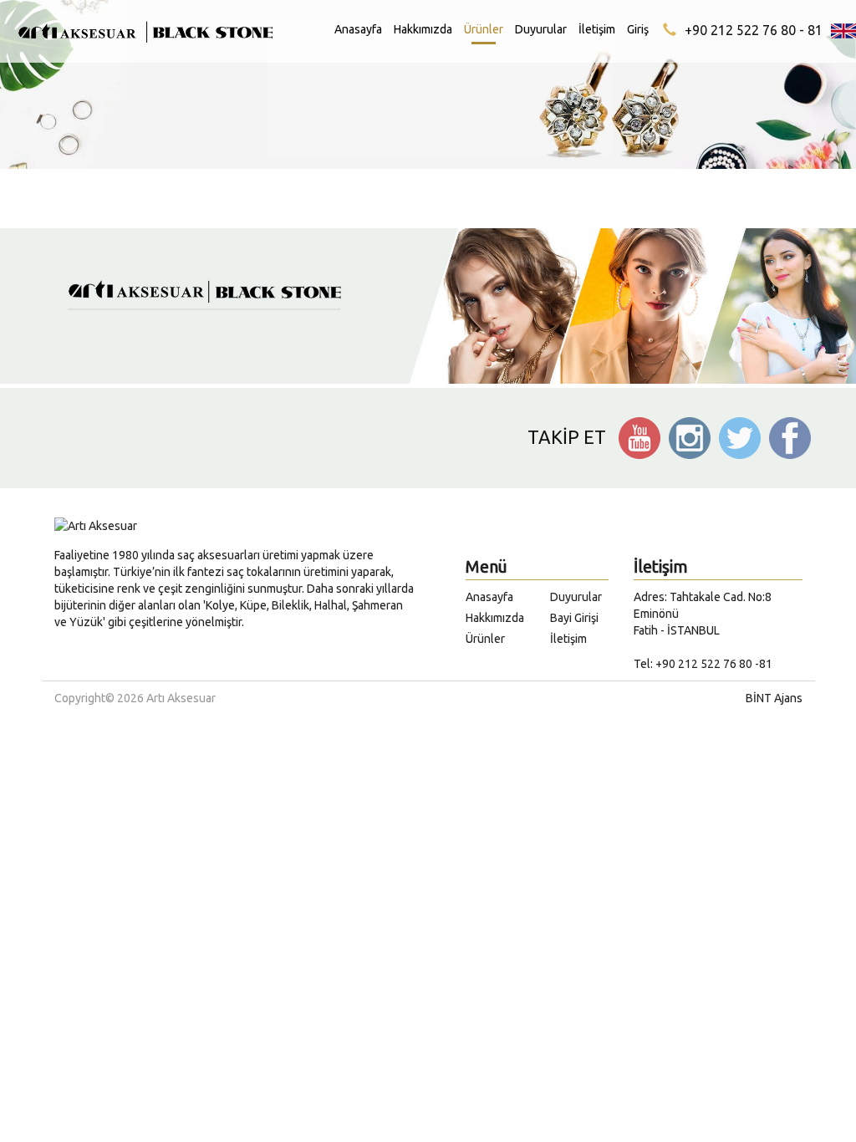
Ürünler (483, 29)
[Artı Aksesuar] (143, 42)
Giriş (638, 29)
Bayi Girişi (574, 618)
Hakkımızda (423, 29)
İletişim (596, 29)
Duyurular (541, 29)
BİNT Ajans (774, 698)
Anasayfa (358, 29)
